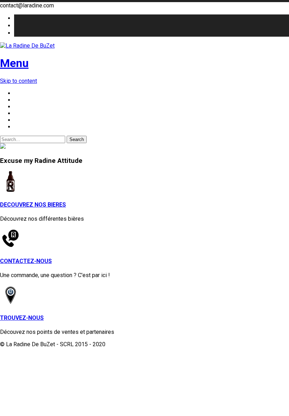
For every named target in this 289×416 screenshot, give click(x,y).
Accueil (23, 93)
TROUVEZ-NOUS (22, 317)
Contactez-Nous (34, 126)
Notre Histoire (31, 106)
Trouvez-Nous (31, 113)
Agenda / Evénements (41, 120)
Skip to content (18, 81)
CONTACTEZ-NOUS (26, 261)
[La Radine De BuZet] (144, 45)
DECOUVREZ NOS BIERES (33, 204)
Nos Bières (28, 100)
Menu (14, 63)
